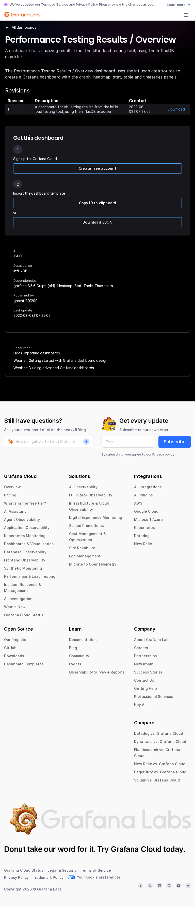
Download (176, 109)
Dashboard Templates (24, 664)
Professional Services (153, 696)
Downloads (14, 656)
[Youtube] (179, 886)
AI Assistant (15, 511)
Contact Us (144, 680)
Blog (73, 648)
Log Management (85, 556)
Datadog (142, 536)
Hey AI (139, 704)
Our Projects (15, 639)
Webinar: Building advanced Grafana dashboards (53, 368)
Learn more (176, 5)
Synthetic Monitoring (23, 568)
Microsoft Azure (148, 519)
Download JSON (97, 222)
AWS (138, 503)
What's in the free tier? (25, 503)
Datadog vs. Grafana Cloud (158, 733)
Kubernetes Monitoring (24, 536)
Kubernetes (144, 527)
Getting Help (145, 688)
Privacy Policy (87, 4)
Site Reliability (82, 548)
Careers (141, 648)
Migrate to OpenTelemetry (92, 564)
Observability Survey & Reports (97, 672)
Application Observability (27, 527)
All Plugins (143, 495)
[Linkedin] (159, 886)
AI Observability (83, 487)
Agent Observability (22, 519)
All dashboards (24, 27)
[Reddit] (188, 886)
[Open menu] (186, 15)
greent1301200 (25, 301)
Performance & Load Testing (29, 576)
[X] (150, 886)
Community (79, 656)
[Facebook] (140, 886)
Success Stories (148, 672)
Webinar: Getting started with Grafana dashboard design (60, 360)
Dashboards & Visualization (29, 544)
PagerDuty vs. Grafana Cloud (160, 772)
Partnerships (145, 656)
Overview (12, 487)
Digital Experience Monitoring (95, 517)
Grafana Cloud (136, 849)
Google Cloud (146, 511)
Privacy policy (163, 454)
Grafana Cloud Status (23, 615)
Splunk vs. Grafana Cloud (157, 780)
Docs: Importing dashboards (36, 353)
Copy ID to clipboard (97, 203)
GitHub (10, 648)
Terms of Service (54, 4)
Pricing (10, 495)
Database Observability (25, 552)
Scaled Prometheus (86, 525)
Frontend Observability (24, 560)
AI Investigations (19, 599)
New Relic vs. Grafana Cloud (159, 764)
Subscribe (175, 441)
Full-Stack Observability (90, 495)
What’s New (15, 607)
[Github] (169, 886)
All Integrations (148, 487)
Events (75, 664)
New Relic (143, 544)
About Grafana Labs (152, 639)
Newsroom (143, 664)
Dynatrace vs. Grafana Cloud (160, 741)
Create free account (97, 168)
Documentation (83, 639)
